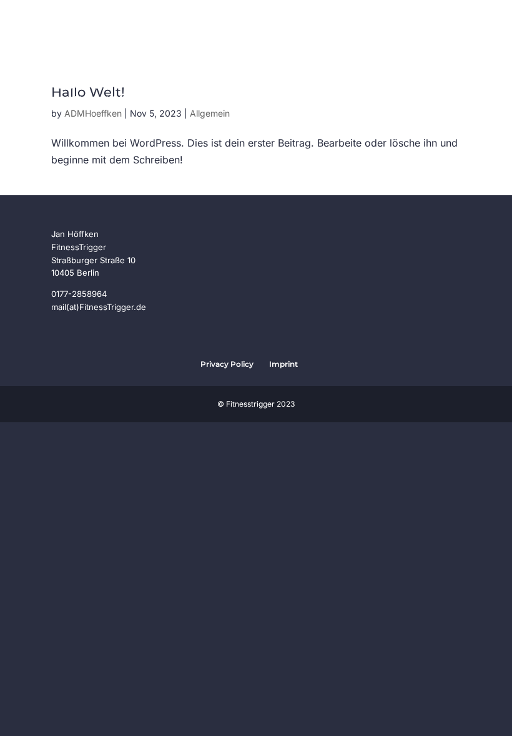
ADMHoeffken (93, 113)
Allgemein (210, 113)
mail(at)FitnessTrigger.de (98, 307)
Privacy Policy (227, 364)
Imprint (283, 364)
